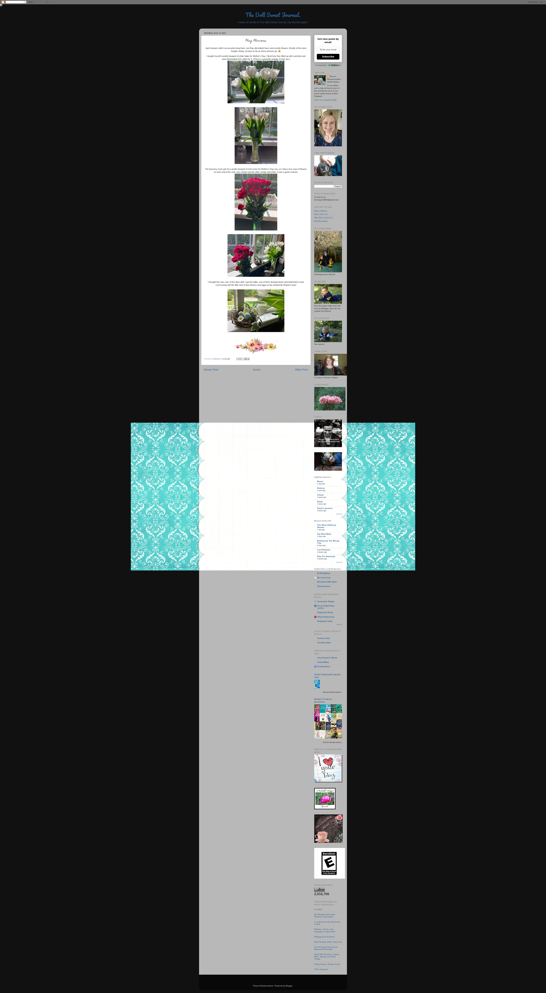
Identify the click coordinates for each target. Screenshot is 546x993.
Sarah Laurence (324, 508)
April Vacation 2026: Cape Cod (328, 942)
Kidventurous (323, 586)
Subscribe (328, 56)
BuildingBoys (323, 573)
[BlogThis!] (240, 358)
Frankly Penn (323, 667)
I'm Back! (318, 909)
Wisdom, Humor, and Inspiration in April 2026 (324, 930)
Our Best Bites (324, 534)
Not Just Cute (324, 578)
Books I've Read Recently (323, 700)
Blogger (289, 986)
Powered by (321, 65)
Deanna (321, 488)
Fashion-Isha (323, 638)
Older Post (301, 369)
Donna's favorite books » (332, 692)
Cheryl (320, 495)
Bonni (320, 481)
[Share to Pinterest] (248, 358)
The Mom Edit (324, 643)
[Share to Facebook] (245, 358)
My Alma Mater (321, 221)
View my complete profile (325, 100)
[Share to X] (243, 358)
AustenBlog (323, 662)
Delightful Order (325, 621)
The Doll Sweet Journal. (273, 14)
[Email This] (237, 358)
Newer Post (211, 369)
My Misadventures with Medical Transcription (324, 915)
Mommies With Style (327, 582)
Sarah (320, 502)
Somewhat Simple (325, 601)
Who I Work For (321, 214)
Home (256, 369)
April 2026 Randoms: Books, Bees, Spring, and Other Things (327, 956)
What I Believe (320, 211)
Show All (339, 514)
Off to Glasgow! (321, 969)
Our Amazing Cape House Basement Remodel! (326, 948)
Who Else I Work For (323, 218)
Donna (333, 76)
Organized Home (325, 612)
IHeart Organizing (325, 617)
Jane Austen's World (327, 658)
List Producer (323, 550)
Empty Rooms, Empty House (327, 964)
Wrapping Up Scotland (324, 937)
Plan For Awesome (326, 556)
